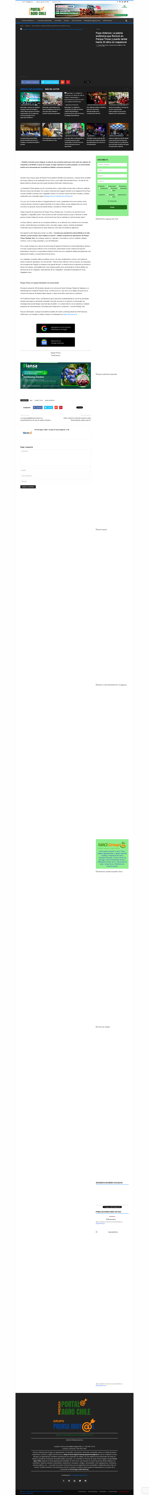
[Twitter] (125, 1)
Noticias (98, 29)
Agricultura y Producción (27, 105)
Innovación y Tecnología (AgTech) (118, 105)
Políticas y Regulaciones (27, 135)
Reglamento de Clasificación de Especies (59, 196)
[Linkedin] (122, 1)
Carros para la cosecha (106, 851)
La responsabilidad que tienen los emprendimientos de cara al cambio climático (35, 419)
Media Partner (107, 20)
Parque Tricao (39, 400)
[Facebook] (117, 1)
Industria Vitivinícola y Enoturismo (96, 105)
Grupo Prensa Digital (28, 1491)
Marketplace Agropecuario (92, 20)
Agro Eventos (90, 135)
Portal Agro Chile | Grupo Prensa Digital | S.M (111, 45)
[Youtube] (127, 1)
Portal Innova (82, 1491)
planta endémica (49, 400)
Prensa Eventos (112, 1491)
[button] (126, 20)
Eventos (66, 20)
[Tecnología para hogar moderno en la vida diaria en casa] (52, 130)
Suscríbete (58, 20)
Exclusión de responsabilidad (43, 1491)
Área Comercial (76, 20)
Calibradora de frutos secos (107, 862)
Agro (31, 400)
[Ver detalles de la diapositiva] (55, 375)
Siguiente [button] (88, 375)
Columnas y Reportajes (45, 20)
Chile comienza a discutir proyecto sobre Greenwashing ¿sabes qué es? (77, 419)
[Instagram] (120, 1)
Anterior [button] (22, 375)
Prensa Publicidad (63, 1435)
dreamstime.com (100, 1223)
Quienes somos (56, 2)
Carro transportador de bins (115, 860)
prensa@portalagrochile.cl (79, 1475)
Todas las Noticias (27, 20)
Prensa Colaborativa (77, 1435)
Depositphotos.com (101, 1385)
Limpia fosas (109, 864)
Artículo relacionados (31, 89)
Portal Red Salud (92, 1491)
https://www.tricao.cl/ (70, 314)
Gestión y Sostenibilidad (115, 135)
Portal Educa (103, 1491)
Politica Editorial (57, 1491)
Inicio (21, 26)
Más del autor (52, 89)
